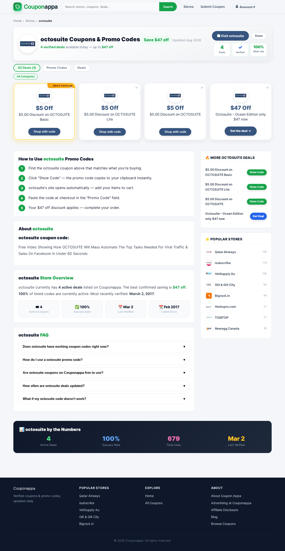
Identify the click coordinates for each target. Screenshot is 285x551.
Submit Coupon (213, 6)
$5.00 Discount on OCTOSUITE (175, 114)
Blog (214, 517)
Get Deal (258, 216)
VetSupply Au (89, 510)
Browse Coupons (223, 524)
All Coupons (154, 503)
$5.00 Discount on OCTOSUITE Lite (218, 187)
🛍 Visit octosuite (230, 36)
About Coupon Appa (226, 496)
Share (259, 35)
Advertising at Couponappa (231, 503)
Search (168, 6)
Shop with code (44, 131)
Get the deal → (240, 131)
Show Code (257, 172)
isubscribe (86, 503)
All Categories (26, 76)
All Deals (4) (27, 67)
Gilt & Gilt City (89, 517)
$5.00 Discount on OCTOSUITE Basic (218, 172)
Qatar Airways (89, 496)
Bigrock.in (86, 524)
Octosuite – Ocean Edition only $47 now (224, 216)
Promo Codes (57, 67)
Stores (188, 6)
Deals (81, 67)
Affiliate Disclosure (224, 510)
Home (17, 21)
